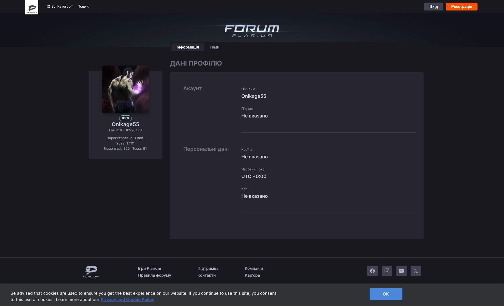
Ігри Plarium (149, 268)
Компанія (254, 268)
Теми (214, 47)
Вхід (433, 6)
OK (386, 294)
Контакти (206, 275)
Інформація (188, 47)
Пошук (83, 6)
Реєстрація (461, 6)
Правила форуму (154, 275)
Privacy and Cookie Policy (128, 299)
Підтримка (207, 268)
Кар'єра (252, 275)
